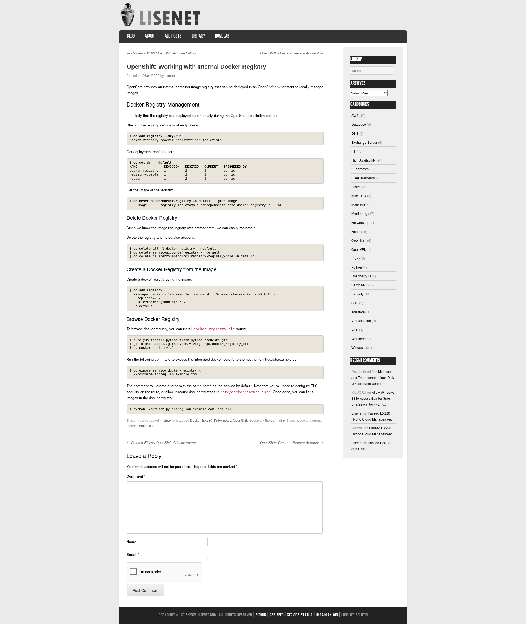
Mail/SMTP (359, 204)
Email (133, 554)
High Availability (363, 160)
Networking (359, 222)
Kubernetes (222, 420)
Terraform (358, 311)
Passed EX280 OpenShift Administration (161, 53)
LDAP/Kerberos (363, 178)
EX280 (207, 420)
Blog (131, 36)
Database (358, 124)
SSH (354, 302)
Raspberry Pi (361, 276)
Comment (136, 476)
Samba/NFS (360, 285)
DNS (355, 133)
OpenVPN (359, 249)
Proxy (355, 258)
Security (357, 294)
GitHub (261, 615)
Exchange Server (364, 142)
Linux (167, 420)
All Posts (173, 36)
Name (133, 541)
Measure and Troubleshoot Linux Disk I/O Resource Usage (372, 377)
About (150, 36)
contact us (145, 425)
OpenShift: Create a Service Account (292, 53)
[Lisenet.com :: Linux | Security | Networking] (161, 25)
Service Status (299, 615)
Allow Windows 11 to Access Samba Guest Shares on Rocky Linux (373, 398)
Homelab (222, 36)
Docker (195, 420)
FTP (354, 151)
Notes (355, 231)
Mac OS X (358, 195)
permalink (278, 420)
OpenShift (240, 420)
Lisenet (170, 75)
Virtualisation (361, 320)
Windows (358, 347)
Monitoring (359, 213)
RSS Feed (277, 615)
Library (198, 36)
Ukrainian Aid (327, 615)
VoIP (354, 329)
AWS (355, 115)
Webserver (359, 338)
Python (356, 267)
